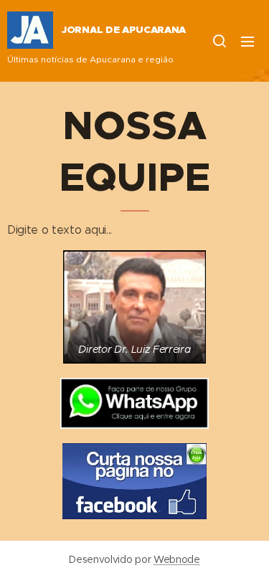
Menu (247, 41)
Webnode (177, 559)
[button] (218, 41)
